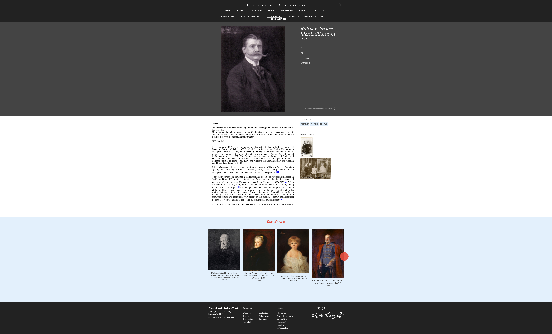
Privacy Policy (282, 328)
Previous (348, 28)
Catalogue (256, 10)
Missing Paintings (277, 19)
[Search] (341, 4)
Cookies (280, 325)
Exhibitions (287, 10)
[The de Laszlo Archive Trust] (276, 3)
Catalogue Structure (251, 16)
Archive (271, 10)
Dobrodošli (247, 322)
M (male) (323, 124)
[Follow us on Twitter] (319, 308)
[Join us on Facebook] (314, 308)
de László (240, 10)
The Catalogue (274, 16)
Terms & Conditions (285, 316)
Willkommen (264, 316)
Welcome (247, 313)
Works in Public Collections (318, 16)
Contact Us (281, 313)
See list (353, 28)
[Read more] (224, 269)
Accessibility (282, 319)
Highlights (293, 16)
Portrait (305, 124)
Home (227, 10)
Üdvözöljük (263, 313)
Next (357, 28)
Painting (314, 124)
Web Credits (282, 322)
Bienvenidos (248, 319)
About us (319, 10)
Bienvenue (247, 316)
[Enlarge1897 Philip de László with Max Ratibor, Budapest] (306, 147)
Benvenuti (263, 319)
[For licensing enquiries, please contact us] (334, 108)
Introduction (227, 16)
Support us (303, 10)
